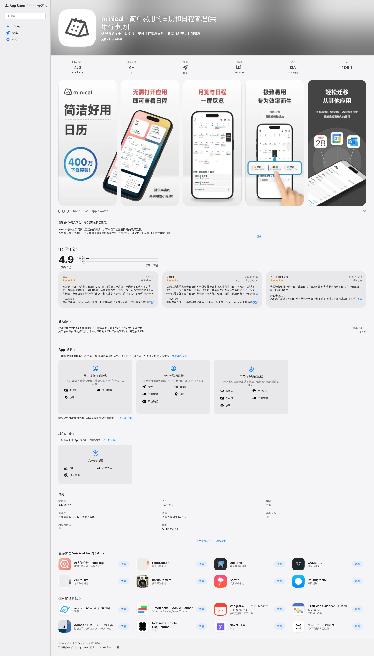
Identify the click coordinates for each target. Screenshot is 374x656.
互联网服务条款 (65, 647)
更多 (259, 236)
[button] (25, 26)
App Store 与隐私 (86, 647)
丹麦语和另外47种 (172, 516)
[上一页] (54, 143)
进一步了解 (125, 417)
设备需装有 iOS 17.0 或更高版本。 (77, 516)
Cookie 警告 (105, 647)
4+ (268, 516)
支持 (117, 647)
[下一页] (370, 143)
